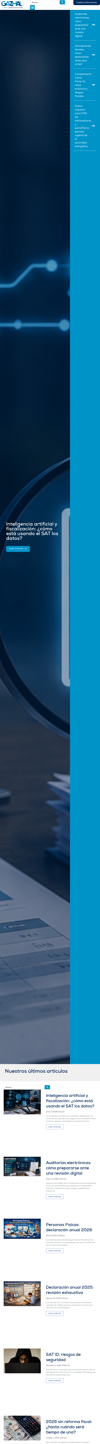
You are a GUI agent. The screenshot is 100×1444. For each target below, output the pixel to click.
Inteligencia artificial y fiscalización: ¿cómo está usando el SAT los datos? (70, 1101)
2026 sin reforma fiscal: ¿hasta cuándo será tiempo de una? (69, 1427)
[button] (32, 7)
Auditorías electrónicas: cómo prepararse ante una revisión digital (68, 1168)
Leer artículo (55, 1127)
